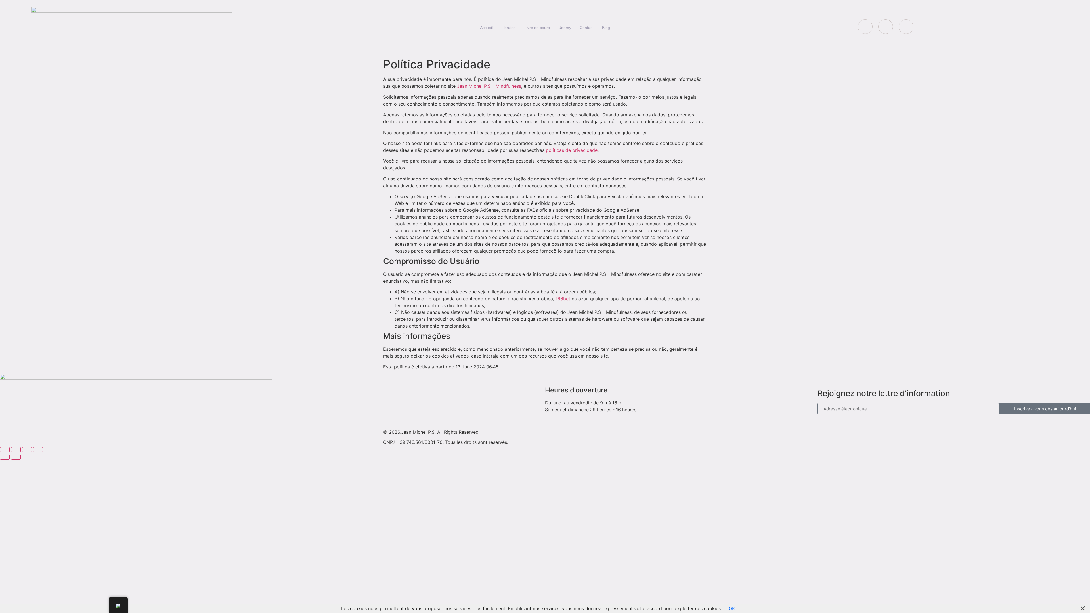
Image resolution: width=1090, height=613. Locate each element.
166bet (563, 298)
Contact (587, 27)
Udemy (564, 27)
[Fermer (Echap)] (38, 449)
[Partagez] (27, 449)
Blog (606, 27)
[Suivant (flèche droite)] (16, 457)
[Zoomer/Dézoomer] (5, 449)
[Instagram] (906, 26)
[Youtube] (885, 26)
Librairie (508, 27)
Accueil (486, 27)
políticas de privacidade (572, 150)
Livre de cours (537, 27)
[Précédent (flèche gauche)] (5, 457)
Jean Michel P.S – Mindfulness (489, 86)
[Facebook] (865, 26)
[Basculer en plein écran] (16, 449)
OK (732, 608)
